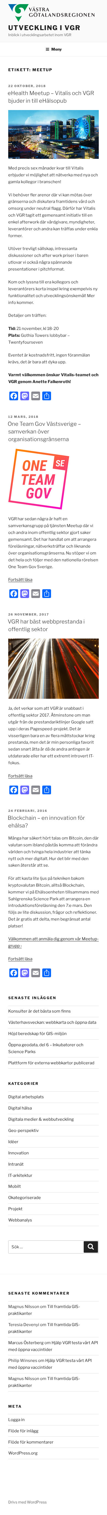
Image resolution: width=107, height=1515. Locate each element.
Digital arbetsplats (26, 1096)
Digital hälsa (20, 1108)
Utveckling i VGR (44, 28)
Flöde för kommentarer (31, 1442)
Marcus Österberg (26, 1342)
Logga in (16, 1419)
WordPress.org (23, 1453)
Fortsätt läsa (20, 579)
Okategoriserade (24, 1197)
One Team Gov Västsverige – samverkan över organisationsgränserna (44, 431)
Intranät (16, 1164)
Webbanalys (20, 1220)
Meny (56, 49)
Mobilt (14, 1186)
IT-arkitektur (20, 1175)
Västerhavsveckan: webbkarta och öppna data (52, 1022)
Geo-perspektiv (23, 1130)
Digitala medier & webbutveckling (41, 1119)
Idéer (13, 1141)
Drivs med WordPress (27, 1502)
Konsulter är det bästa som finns (39, 1011)
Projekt (15, 1208)
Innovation (18, 1153)
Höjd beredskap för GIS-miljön (37, 1033)
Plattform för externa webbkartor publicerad (51, 1062)
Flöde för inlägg (23, 1430)
